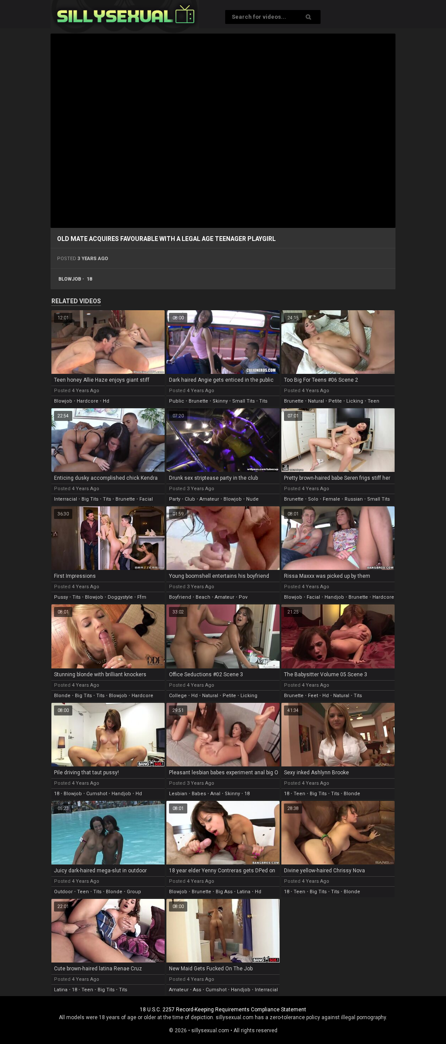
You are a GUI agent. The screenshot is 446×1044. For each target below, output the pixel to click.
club (190, 499)
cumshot (96, 794)
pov (243, 597)
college (178, 695)
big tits (89, 499)
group (134, 892)
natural (316, 401)
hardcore (87, 401)
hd (106, 401)
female (331, 499)
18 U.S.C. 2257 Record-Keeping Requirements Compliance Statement (223, 1010)
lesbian (178, 794)
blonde (62, 695)
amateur (209, 499)
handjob (334, 597)
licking (354, 401)
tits (263, 401)
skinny (220, 401)
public (176, 401)
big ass (224, 892)
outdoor (63, 892)
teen (373, 401)
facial (146, 499)
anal (215, 794)
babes (199, 794)
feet (313, 695)
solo (313, 499)
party (174, 499)
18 (89, 279)
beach (203, 597)
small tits (243, 401)
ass (197, 990)
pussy (61, 597)
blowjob (69, 279)
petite (335, 401)
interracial (65, 499)
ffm (141, 597)
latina (243, 892)
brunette (198, 401)
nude (252, 499)
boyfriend (180, 597)
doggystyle (120, 597)
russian (354, 499)
